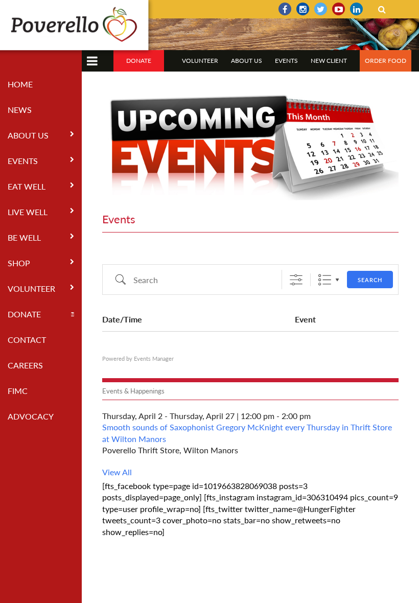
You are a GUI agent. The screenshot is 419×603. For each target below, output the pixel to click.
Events (23, 161)
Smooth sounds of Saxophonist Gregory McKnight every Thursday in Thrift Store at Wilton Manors (247, 432)
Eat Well (26, 186)
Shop (19, 263)
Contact (27, 339)
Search (370, 280)
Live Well (28, 212)
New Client (329, 60)
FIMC (18, 391)
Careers (25, 365)
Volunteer (31, 288)
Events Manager (154, 358)
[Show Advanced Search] (296, 279)
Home (20, 84)
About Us (28, 135)
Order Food (385, 60)
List (324, 279)
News (20, 109)
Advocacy (31, 416)
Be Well (24, 237)
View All (117, 472)
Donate (24, 314)
